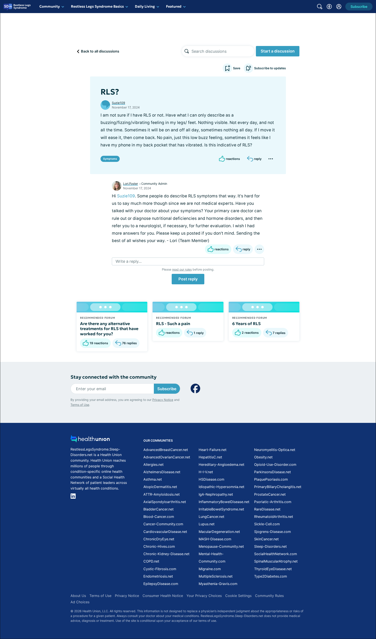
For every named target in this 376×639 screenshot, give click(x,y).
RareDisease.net (267, 509)
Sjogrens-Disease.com (272, 531)
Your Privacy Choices (204, 595)
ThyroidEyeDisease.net (273, 569)
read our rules (182, 269)
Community (49, 6)
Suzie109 (118, 103)
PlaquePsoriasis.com (271, 479)
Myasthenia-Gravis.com (218, 583)
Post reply (188, 279)
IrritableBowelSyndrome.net (221, 509)
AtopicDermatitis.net (160, 487)
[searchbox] (222, 51)
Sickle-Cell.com (267, 524)
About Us (78, 595)
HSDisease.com (211, 479)
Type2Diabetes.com (270, 576)
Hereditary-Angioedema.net (221, 464)
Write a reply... (129, 261)
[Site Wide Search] (319, 6)
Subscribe (166, 388)
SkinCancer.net (266, 539)
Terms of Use (79, 405)
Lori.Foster (130, 183)
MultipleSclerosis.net (216, 576)
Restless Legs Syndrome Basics (97, 6)
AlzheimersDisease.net (161, 472)
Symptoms (110, 158)
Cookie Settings (238, 595)
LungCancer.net (211, 516)
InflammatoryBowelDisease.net (224, 502)
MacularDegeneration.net (219, 531)
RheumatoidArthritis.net (273, 516)
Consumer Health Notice (163, 595)
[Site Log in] (339, 6)
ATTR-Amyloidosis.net (161, 494)
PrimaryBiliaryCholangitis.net (277, 487)
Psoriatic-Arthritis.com (272, 502)
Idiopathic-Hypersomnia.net (221, 487)
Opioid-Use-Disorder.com (275, 464)
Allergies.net (153, 464)
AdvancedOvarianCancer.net (166, 457)
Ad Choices (79, 602)
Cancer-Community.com (163, 524)
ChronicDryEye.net (158, 539)
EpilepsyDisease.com (160, 583)
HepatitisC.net (210, 457)
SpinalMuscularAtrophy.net (276, 561)
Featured (173, 6)
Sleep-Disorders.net (270, 546)
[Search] (186, 51)
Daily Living (145, 6)
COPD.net (151, 561)
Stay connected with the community (113, 377)
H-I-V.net (206, 472)
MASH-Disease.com (215, 539)
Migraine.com (210, 569)
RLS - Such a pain (173, 323)
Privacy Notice (162, 400)
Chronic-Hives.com (159, 546)
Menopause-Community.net (221, 546)
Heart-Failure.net (213, 449)
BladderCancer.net (158, 509)
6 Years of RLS (246, 323)
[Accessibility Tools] (329, 6)
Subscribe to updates (270, 68)
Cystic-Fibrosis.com (159, 569)
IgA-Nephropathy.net (216, 494)
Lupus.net (207, 524)
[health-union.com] (90, 440)
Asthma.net (152, 479)
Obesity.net (263, 457)
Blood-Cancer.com (158, 516)
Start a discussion (278, 51)
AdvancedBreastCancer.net (165, 449)
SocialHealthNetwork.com (275, 554)
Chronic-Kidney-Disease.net (166, 554)
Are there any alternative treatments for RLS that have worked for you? (109, 329)
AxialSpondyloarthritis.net (164, 502)
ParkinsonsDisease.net (272, 472)
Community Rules (269, 595)
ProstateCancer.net (270, 494)
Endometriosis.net (158, 576)
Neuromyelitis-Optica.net (274, 449)
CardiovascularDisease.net (165, 531)
